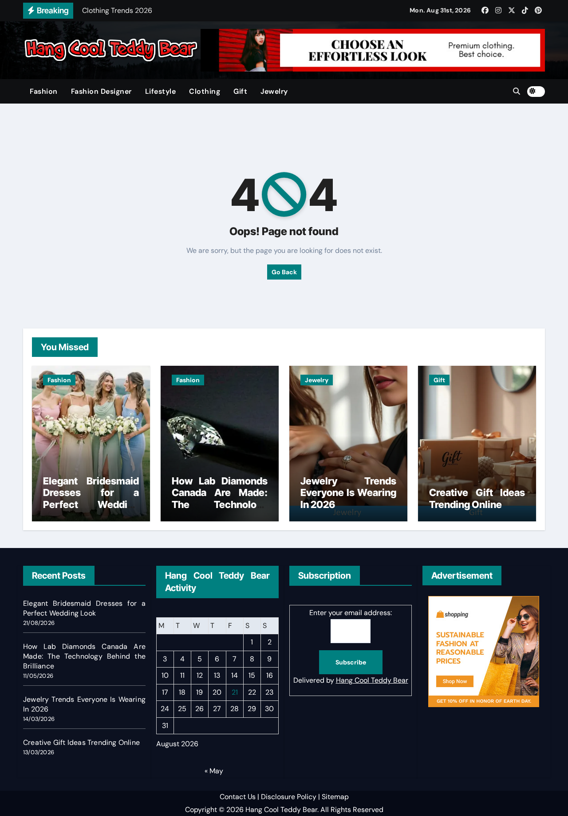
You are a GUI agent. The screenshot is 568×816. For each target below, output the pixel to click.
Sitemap (335, 796)
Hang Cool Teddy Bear (372, 680)
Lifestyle (160, 91)
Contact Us (238, 796)
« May (214, 771)
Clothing (204, 91)
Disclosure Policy (288, 796)
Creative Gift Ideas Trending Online (477, 498)
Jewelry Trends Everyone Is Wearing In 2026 (348, 492)
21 (235, 692)
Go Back (284, 272)
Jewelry (274, 91)
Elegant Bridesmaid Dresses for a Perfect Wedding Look (91, 498)
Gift (240, 91)
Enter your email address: (350, 612)
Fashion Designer (101, 91)
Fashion (44, 91)
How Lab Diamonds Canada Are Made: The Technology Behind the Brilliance (220, 498)
